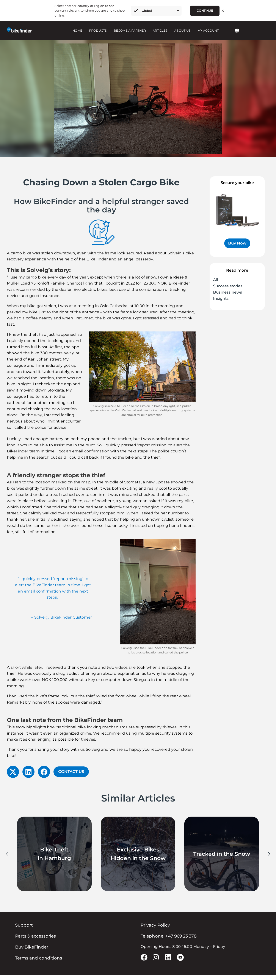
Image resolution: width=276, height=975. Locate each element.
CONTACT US (71, 771)
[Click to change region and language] (237, 31)
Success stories (227, 286)
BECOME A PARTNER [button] (130, 30)
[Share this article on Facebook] (44, 772)
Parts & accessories (35, 936)
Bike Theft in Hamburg (54, 853)
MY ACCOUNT (208, 30)
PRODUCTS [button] (98, 30)
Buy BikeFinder (31, 947)
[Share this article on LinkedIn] (28, 772)
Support (24, 925)
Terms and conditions (38, 958)
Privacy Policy (155, 925)
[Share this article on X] (13, 772)
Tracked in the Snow (221, 854)
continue (205, 10)
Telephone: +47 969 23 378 (169, 936)
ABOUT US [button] (182, 30)
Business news (227, 292)
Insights (221, 298)
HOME (77, 30)
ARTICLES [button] (160, 30)
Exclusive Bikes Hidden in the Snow (138, 853)
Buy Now (237, 243)
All (215, 279)
